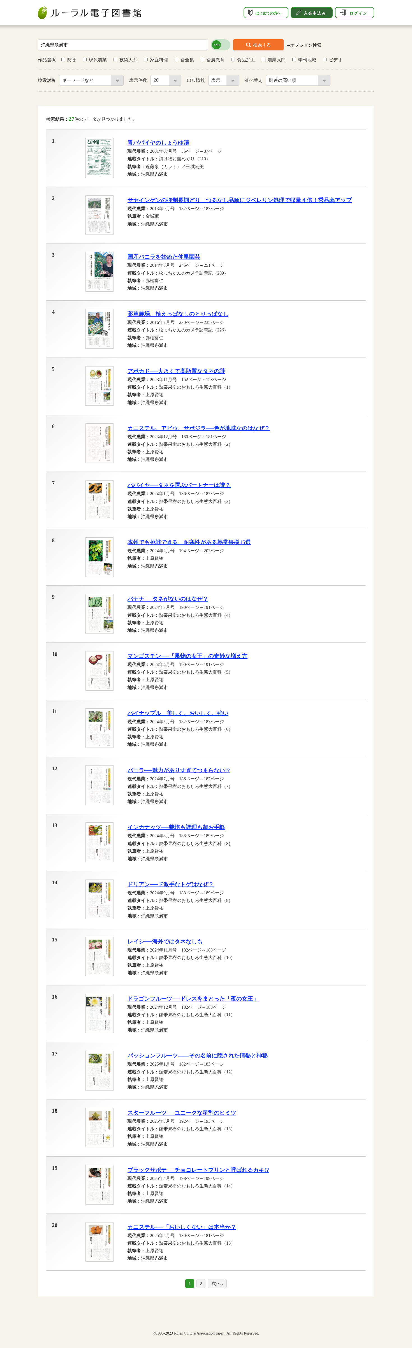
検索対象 (47, 80)
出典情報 (196, 80)
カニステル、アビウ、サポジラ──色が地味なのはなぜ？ (199, 428)
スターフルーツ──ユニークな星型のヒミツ (182, 1113)
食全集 (187, 59)
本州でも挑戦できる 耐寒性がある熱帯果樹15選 (189, 542)
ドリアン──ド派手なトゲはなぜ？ (171, 884)
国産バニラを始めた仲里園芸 (164, 257)
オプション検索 (305, 45)
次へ (216, 1283)
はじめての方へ (268, 13)
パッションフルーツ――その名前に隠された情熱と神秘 (198, 1055)
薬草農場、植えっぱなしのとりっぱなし (178, 314)
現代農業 (98, 59)
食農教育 (215, 59)
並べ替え (254, 80)
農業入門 (277, 59)
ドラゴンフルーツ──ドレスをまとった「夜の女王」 (193, 999)
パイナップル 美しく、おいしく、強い (178, 713)
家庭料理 (159, 59)
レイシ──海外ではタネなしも (165, 941)
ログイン (358, 13)
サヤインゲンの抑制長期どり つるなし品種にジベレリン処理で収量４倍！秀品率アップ (240, 200)
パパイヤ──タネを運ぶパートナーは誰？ (179, 485)
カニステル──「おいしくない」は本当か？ (182, 1227)
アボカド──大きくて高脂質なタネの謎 (176, 371)
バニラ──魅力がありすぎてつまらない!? (179, 770)
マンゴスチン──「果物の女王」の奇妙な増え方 (187, 656)
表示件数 (138, 80)
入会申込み (315, 13)
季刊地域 (307, 59)
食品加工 (246, 59)
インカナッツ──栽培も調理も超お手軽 (176, 827)
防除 (71, 59)
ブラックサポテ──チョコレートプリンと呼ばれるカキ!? (198, 1170)
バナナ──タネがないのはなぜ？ (168, 599)
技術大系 (128, 59)
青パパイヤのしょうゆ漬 (158, 143)
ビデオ (335, 59)
